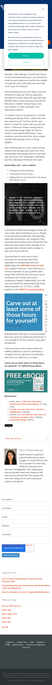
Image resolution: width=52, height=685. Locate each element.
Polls (6, 618)
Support (10, 642)
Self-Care (10, 438)
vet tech (18, 438)
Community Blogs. (18, 419)
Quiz (6, 622)
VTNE (7, 644)
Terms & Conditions (35, 644)
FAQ (32, 642)
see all (5, 627)
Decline (26, 62)
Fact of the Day (11, 606)
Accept (26, 56)
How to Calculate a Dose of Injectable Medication (25, 592)
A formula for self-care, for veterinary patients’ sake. (28, 415)
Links (6, 610)
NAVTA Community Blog (31, 289)
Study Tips (22, 642)
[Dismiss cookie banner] (43, 9)
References (18, 644)
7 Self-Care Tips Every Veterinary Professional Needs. (26, 402)
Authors (40, 642)
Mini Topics (9, 614)
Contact (26, 647)
